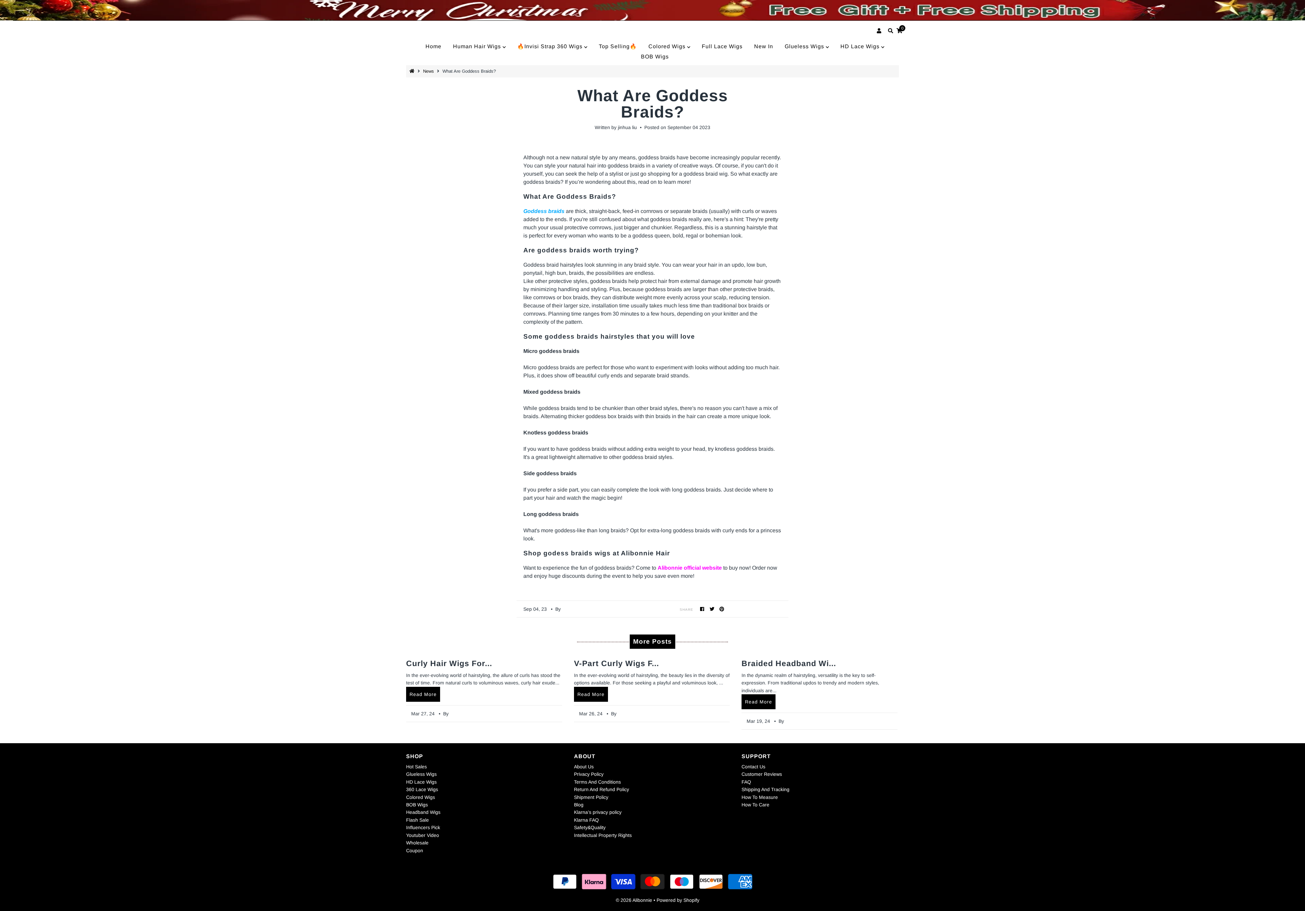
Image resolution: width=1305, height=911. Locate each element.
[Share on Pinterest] (722, 609)
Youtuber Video (422, 835)
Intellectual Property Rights (603, 835)
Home (433, 46)
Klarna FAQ (586, 820)
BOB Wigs (655, 56)
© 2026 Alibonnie (634, 900)
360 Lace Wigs (422, 789)
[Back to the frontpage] (413, 71)
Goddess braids (543, 211)
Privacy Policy (589, 774)
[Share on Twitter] (712, 609)
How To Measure (760, 797)
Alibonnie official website (690, 568)
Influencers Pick (423, 827)
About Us (584, 766)
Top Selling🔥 (618, 46)
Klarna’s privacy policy (598, 812)
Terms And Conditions (597, 782)
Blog (579, 804)
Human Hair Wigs (478, 46)
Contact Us (753, 766)
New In (763, 46)
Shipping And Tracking (765, 789)
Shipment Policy (591, 797)
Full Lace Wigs (722, 46)
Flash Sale (417, 820)
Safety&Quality (590, 827)
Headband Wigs (423, 812)
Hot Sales (416, 766)
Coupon (414, 850)
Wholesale (417, 842)
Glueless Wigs (805, 46)
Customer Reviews (762, 774)
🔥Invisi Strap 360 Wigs (550, 46)
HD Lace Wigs (860, 46)
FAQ (746, 782)
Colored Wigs (667, 46)
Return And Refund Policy (601, 789)
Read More (423, 694)
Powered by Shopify (678, 900)
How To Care (755, 804)
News (428, 71)
